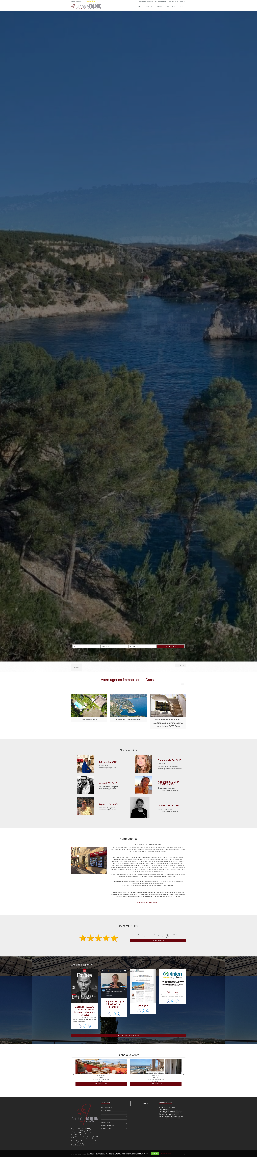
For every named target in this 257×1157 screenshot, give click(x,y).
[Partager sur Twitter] (180, 665)
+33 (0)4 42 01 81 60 (179, 1)
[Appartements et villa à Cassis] (128, 705)
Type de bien (106, 646)
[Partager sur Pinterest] (183, 665)
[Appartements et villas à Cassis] (89, 705)
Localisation (134, 646)
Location (149, 7)
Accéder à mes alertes (163, 1)
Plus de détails (166, 1153)
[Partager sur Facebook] (176, 665)
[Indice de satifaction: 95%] (90, 1)
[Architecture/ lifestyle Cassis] (168, 705)
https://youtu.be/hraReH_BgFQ (133, 902)
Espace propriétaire (146, 1)
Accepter (155, 1153)
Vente (140, 7)
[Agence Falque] (86, 6)
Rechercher (171, 646)
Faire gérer (170, 7)
